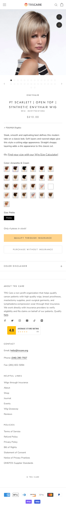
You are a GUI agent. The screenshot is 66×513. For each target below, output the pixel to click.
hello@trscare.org (19, 350)
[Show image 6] (28, 80)
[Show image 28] (55, 84)
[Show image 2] (14, 80)
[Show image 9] (38, 80)
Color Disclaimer (15, 266)
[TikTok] (34, 320)
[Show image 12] (48, 80)
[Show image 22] (34, 84)
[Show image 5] (24, 80)
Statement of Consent (15, 452)
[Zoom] (59, 17)
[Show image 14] (55, 80)
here (6, 314)
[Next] (61, 83)
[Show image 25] (44, 84)
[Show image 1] (11, 80)
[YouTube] (27, 320)
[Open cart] (61, 4)
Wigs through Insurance (16, 382)
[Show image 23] (38, 84)
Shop (6, 393)
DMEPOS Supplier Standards (18, 463)
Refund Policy (11, 436)
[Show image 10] (41, 80)
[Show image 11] (44, 80)
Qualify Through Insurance (33, 238)
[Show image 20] (28, 84)
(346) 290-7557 (19, 357)
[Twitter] (12, 320)
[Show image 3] (18, 80)
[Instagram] (20, 320)
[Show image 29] (31, 87)
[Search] (56, 4)
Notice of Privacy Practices (17, 457)
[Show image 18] (21, 84)
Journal (7, 398)
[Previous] (4, 83)
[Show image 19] (24, 84)
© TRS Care (33, 477)
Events (7, 403)
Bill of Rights (10, 447)
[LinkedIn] (42, 320)
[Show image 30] (34, 87)
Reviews (8, 414)
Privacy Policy (10, 441)
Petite (9, 217)
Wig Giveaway (11, 408)
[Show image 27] (51, 84)
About (7, 387)
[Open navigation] (4, 5)
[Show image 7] (31, 80)
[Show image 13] (51, 80)
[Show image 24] (41, 84)
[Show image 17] (18, 84)
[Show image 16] (14, 84)
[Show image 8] (34, 80)
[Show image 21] (31, 84)
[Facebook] (5, 320)
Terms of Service (12, 431)
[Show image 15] (11, 84)
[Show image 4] (21, 80)
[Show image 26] (48, 84)
